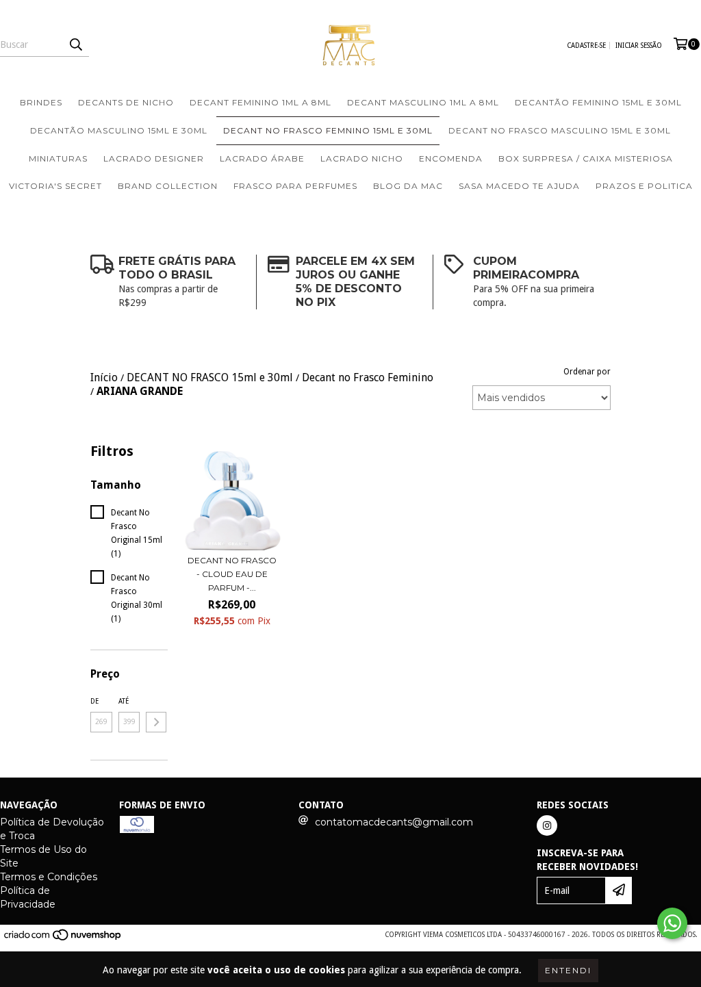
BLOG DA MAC (408, 186)
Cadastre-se (586, 45)
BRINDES (41, 102)
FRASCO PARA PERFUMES (295, 186)
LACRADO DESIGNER (153, 158)
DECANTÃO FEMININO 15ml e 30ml (598, 102)
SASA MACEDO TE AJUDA (519, 186)
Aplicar (156, 722)
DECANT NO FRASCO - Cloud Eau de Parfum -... (232, 574)
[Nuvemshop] (63, 939)
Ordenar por (587, 371)
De (94, 701)
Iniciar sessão (638, 45)
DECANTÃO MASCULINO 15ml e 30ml (118, 130)
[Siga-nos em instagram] (547, 825)
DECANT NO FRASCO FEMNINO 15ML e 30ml (328, 130)
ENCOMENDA (451, 158)
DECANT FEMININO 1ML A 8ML (260, 102)
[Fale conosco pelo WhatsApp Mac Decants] (672, 923)
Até (123, 701)
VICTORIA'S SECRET (55, 186)
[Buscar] (75, 44)
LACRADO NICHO (361, 158)
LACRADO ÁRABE (262, 158)
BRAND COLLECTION (168, 186)
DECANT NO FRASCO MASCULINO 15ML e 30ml (559, 130)
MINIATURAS (58, 158)
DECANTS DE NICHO (126, 102)
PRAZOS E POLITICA (644, 186)
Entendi (568, 970)
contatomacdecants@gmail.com (394, 822)
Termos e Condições (48, 877)
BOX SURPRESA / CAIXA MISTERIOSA (585, 158)
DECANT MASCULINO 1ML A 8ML (423, 102)
